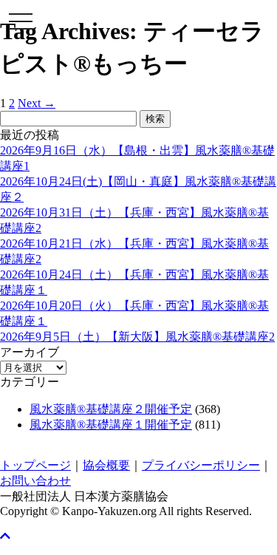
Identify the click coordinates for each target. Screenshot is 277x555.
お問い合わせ (35, 480)
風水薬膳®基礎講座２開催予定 (111, 409)
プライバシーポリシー (201, 465)
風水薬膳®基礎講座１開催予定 (111, 424)
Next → (36, 103)
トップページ (35, 465)
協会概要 (106, 465)
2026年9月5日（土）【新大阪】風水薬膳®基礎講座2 (137, 336)
